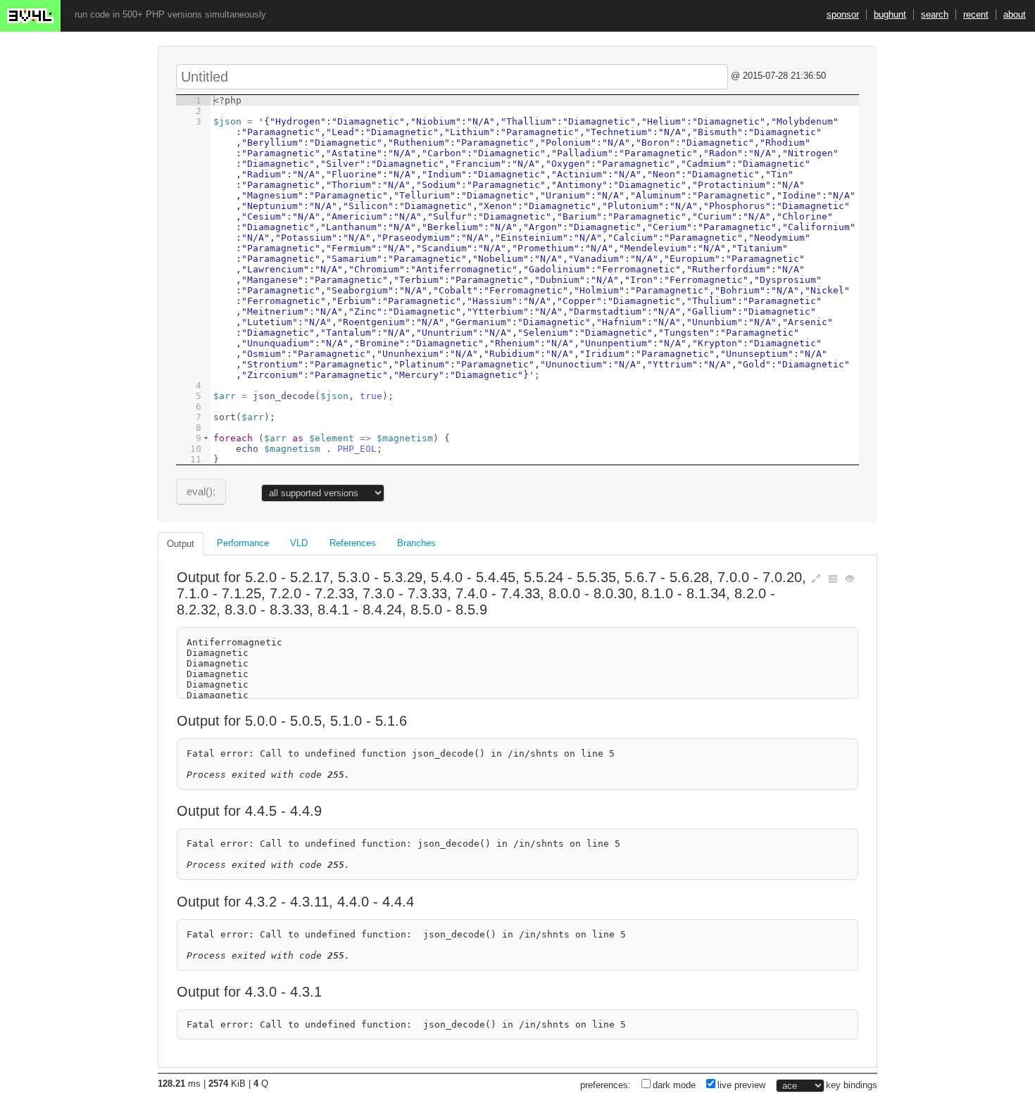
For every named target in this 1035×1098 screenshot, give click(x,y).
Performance (243, 543)
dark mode (674, 1085)
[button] (206, 438)
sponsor (843, 14)
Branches (416, 543)
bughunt (890, 14)
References (353, 543)
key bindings (851, 1085)
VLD (299, 543)
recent (976, 14)
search (934, 14)
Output (180, 543)
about (1014, 14)
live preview (741, 1085)
